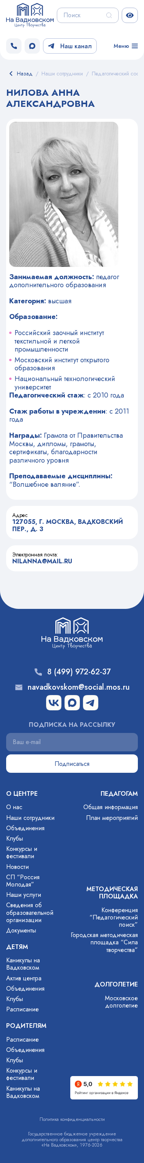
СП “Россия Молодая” (23, 881)
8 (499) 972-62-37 (79, 672)
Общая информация (110, 807)
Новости (17, 866)
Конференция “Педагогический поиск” (113, 917)
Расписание (22, 1009)
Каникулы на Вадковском (23, 964)
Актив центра (23, 978)
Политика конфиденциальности (72, 1119)
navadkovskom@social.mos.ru (79, 687)
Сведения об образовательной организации (29, 912)
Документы (21, 930)
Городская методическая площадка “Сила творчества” (104, 942)
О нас (14, 807)
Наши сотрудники (30, 817)
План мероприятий (112, 817)
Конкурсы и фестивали (21, 852)
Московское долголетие (121, 1002)
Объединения (25, 828)
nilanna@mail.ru (42, 561)
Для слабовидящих (129, 15)
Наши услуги (23, 894)
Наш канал (76, 46)
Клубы (14, 838)
